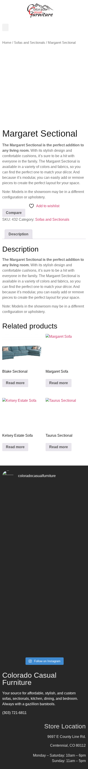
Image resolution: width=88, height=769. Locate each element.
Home (6, 42)
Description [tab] (18, 234)
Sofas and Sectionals (29, 42)
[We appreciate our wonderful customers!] (44, 635)
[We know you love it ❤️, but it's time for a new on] (44, 498)
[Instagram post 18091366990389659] (44, 643)
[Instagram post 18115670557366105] (44, 651)
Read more (15, 383)
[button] (5, 27)
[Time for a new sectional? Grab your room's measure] (44, 522)
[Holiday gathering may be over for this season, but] (44, 551)
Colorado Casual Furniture (29, 678)
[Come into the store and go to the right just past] (44, 604)
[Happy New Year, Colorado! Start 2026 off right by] (44, 583)
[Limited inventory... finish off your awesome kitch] (44, 617)
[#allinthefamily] (44, 628)
